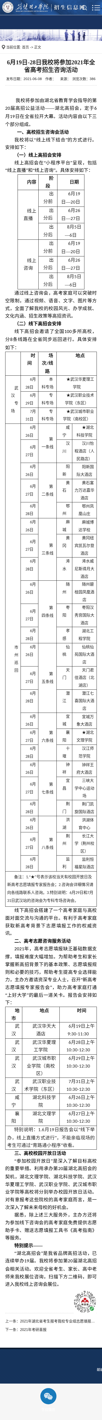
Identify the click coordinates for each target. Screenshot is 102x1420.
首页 (25, 47)
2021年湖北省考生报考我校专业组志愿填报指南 (59, 1321)
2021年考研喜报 (33, 1329)
